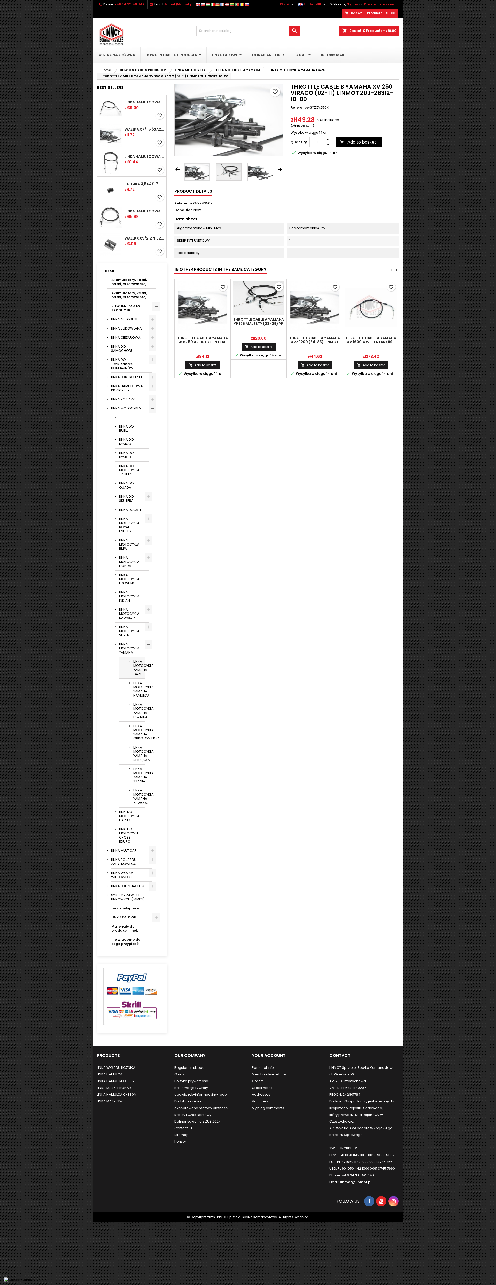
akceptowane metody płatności (201, 1107)
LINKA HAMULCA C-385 (115, 1081)
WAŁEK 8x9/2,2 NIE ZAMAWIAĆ (144, 238)
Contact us (183, 1128)
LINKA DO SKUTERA (126, 498)
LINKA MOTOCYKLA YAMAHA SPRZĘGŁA (139, 753)
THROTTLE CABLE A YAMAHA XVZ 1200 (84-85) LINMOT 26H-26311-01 (314, 342)
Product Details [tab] (193, 191)
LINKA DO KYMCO (126, 441)
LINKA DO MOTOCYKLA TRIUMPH (129, 470)
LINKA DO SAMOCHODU (122, 348)
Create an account (380, 4)
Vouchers (260, 1101)
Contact (339, 1055)
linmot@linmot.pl (179, 4)
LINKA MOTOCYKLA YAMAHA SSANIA (139, 775)
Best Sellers (110, 88)
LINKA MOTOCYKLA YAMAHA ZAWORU (139, 796)
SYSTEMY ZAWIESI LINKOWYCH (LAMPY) (128, 897)
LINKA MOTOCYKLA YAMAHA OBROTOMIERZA (139, 732)
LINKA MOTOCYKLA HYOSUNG (129, 579)
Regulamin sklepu (189, 1067)
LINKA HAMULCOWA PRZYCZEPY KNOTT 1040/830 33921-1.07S (144, 211)
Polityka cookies (188, 1101)
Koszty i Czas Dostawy (192, 1114)
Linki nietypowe (125, 908)
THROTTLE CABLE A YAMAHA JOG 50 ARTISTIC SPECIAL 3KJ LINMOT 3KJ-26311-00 (202, 342)
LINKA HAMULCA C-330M (117, 1094)
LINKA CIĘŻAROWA (126, 337)
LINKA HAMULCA (109, 1074)
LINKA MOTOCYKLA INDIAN (129, 596)
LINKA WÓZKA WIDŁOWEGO (122, 874)
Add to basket (358, 142)
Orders (258, 1081)
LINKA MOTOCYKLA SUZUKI (129, 631)
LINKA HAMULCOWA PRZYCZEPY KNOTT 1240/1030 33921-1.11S (144, 156)
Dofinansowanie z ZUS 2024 (197, 1121)
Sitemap (181, 1134)
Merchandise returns (269, 1074)
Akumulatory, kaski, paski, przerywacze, (129, 281)
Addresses (261, 1094)
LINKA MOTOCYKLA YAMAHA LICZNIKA (139, 710)
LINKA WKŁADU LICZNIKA (116, 1067)
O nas (179, 1074)
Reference (300, 107)
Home (109, 271)
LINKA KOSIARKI (123, 399)
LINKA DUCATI (130, 509)
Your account (268, 1055)
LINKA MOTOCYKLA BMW (129, 544)
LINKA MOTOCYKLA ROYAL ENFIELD (129, 525)
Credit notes (262, 1087)
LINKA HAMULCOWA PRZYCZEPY (127, 388)
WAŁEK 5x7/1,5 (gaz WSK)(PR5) (144, 129)
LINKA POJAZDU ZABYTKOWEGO (124, 861)
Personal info (263, 1067)
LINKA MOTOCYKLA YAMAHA (129, 648)
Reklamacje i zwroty (191, 1087)
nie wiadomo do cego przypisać (126, 941)
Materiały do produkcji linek (124, 928)
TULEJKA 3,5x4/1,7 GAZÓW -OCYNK (144, 184)
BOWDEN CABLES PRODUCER (125, 308)
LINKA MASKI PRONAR (114, 1087)
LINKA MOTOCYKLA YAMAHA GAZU (139, 667)
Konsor (180, 1141)
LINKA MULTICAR (124, 850)
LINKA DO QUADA (126, 485)
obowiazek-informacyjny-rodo (200, 1094)
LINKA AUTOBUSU (125, 319)
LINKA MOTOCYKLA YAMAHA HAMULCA (139, 689)
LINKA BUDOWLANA (126, 328)
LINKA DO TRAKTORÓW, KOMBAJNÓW (122, 363)
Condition (183, 210)
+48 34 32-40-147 (129, 4)
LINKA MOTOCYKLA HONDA (129, 561)
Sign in (352, 4)
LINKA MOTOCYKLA (126, 408)
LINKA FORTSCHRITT (126, 377)
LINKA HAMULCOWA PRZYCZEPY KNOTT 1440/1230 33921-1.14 (144, 102)
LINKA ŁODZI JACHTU (127, 886)
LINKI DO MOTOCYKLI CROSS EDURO (128, 835)
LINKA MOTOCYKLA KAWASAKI (129, 613)
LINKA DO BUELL (126, 428)
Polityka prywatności (191, 1081)
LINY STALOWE (123, 917)
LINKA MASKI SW (110, 1101)
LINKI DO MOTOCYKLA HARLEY (129, 816)
